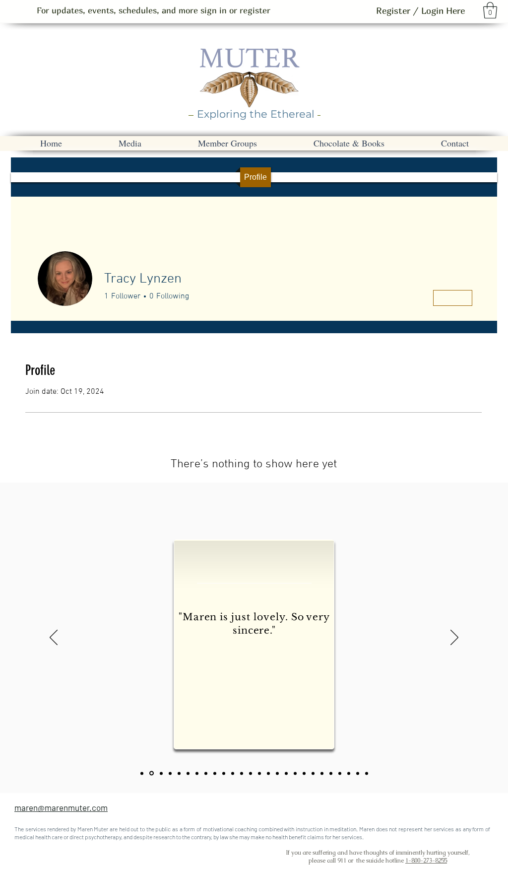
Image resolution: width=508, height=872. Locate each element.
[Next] (454, 638)
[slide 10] (241, 773)
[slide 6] (205, 773)
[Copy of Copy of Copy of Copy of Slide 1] (295, 773)
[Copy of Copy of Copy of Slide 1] (286, 773)
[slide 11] (250, 773)
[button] (490, 10)
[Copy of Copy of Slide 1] (277, 773)
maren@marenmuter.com (61, 807)
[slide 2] (170, 773)
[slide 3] (179, 773)
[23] (161, 773)
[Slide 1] (151, 773)
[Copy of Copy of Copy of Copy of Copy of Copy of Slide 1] (313, 773)
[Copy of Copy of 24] (366, 773)
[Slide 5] (196, 773)
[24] (348, 773)
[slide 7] (214, 773)
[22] (141, 773)
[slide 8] (223, 773)
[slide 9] (232, 773)
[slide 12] (259, 773)
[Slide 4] (188, 773)
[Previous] (54, 638)
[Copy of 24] (357, 773)
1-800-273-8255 (426, 861)
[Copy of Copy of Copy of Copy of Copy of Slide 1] (304, 773)
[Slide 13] (268, 773)
